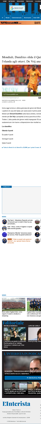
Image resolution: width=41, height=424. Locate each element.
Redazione (20, 1)
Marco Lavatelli (8, 102)
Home (5, 1)
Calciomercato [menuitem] (17, 17)
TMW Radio (29, 1)
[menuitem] (2, 17)
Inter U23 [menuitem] (36, 17)
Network (12, 1)
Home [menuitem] (8, 17)
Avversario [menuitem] (27, 17)
